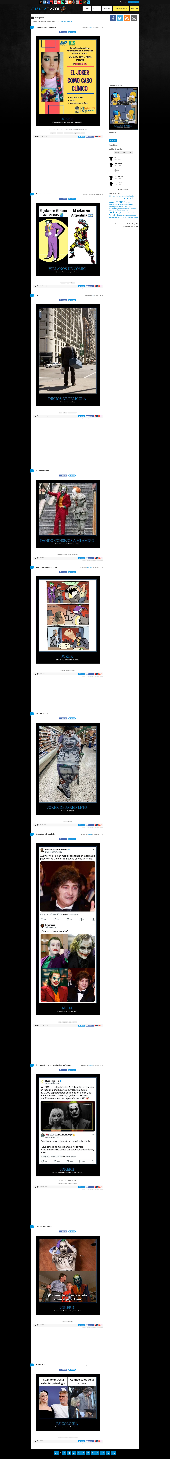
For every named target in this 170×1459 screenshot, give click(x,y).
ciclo (110, 196)
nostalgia (112, 208)
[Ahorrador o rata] (84, 2)
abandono (121, 204)
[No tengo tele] (73, 2)
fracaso (70, 1183)
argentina (63, 282)
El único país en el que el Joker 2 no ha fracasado (54, 1065)
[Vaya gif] (77, 2)
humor (134, 208)
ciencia (122, 217)
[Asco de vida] (40, 2)
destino (130, 217)
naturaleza (132, 213)
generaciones (123, 215)
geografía (129, 208)
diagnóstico (76, 133)
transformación (128, 204)
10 (103, 1453)
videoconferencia (68, 133)
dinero (130, 206)
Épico (38, 295)
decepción (115, 196)
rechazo (121, 199)
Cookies (129, 224)
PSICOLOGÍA (40, 1365)
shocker (72, 282)
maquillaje (65, 1022)
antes (66, 1437)
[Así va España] (51, 2)
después (71, 1437)
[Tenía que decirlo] (80, 2)
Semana (117, 152)
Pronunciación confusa (44, 194)
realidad (83, 133)
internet (128, 210)
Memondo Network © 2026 (130, 226)
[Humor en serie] (66, 2)
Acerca (112, 224)
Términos (117, 224)
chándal (70, 821)
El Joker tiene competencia (46, 27)
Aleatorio (107, 8)
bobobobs (90, 1065)
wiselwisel (90, 834)
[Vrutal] (59, 2)
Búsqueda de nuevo (66, 21)
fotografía (111, 217)
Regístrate (123, 2)
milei (70, 1022)
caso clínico (60, 133)
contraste (117, 217)
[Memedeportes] (44, 2)
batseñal (68, 670)
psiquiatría (53, 133)
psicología (60, 1437)
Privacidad (123, 224)
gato (120, 213)
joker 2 (75, 1183)
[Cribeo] (62, 2)
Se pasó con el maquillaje (45, 834)
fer (92, 1226)
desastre (111, 199)
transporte (111, 206)
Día (111, 152)
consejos (60, 554)
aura (126, 217)
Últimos (87, 8)
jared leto (70, 1321)
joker (68, 282)
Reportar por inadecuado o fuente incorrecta (92, 139)
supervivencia (132, 215)
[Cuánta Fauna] (70, 2)
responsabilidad (118, 206)
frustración (130, 196)
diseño (126, 206)
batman (63, 670)
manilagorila (89, 567)
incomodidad (125, 213)
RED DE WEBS (34, 2)
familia (117, 210)
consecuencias (113, 204)
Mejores (96, 8)
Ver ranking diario (123, 189)
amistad (123, 208)
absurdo (129, 198)
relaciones (111, 202)
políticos (75, 1022)
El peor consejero (42, 470)
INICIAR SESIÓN (133, 2)
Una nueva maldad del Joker (46, 567)
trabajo (127, 202)
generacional (122, 196)
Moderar (134, 8)
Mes (124, 152)
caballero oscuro (72, 412)
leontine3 (91, 27)
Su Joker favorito (42, 713)
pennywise (74, 554)
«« (56, 1453)
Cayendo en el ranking (44, 1226)
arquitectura (122, 210)
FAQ (133, 224)
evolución (135, 217)
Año (130, 152)
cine (66, 1183)
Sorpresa (118, 208)
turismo (117, 199)
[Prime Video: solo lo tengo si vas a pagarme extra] (123, 129)
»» (113, 1453)
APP (136, 224)
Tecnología (114, 215)
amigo (65, 554)
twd (93, 295)
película (65, 412)
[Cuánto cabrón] (55, 2)
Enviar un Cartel (121, 8)
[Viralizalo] (88, 2)
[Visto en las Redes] (48, 2)
